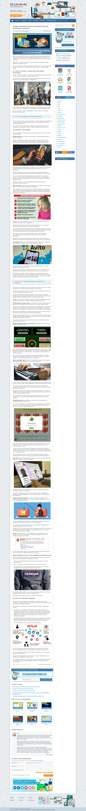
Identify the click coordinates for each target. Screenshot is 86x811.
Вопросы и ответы (61, 119)
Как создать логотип (60, 91)
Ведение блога (61, 117)
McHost (59, 57)
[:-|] (40, 772)
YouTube (59, 112)
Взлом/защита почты (60, 83)
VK (58, 152)
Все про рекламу (61, 121)
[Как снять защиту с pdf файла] (69, 89)
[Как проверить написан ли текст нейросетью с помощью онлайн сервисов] (32, 722)
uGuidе (59, 55)
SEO (59, 106)
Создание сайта (61, 141)
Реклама (36, 20)
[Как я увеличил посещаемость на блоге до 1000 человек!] (69, 72)
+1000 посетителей (69, 74)
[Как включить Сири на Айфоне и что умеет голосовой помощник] (47, 708)
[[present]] (45, 772)
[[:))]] (49, 772)
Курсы (30, 20)
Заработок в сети (61, 123)
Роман (18, 733)
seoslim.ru (18, 808)
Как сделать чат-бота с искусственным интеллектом (24, 690)
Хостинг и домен (61, 143)
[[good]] (43, 772)
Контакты (24, 20)
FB (71, 152)
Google (59, 102)
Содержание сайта (51, 20)
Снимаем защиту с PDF (69, 91)
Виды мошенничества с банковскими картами (30, 116)
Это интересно (26, 31)
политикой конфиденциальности (37, 760)
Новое (68, 97)
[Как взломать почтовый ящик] (60, 81)
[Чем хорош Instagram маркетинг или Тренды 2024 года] (18, 722)
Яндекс (59, 147)
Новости (59, 131)
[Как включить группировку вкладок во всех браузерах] (47, 722)
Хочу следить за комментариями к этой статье (21, 775)
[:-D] (37, 772)
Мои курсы (21, 797)
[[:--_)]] (51, 772)
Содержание (31, 800)
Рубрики (58, 97)
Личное (59, 129)
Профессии (60, 139)
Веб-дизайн (60, 116)
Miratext (59, 58)
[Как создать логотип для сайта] (60, 89)
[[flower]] (46, 772)
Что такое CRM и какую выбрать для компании (23, 688)
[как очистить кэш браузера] (69, 81)
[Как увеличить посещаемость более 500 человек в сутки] (60, 72)
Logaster (60, 60)
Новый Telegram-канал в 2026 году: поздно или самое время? (26, 686)
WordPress (60, 110)
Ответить (50, 754)
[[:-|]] (52, 772)
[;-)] (39, 772)
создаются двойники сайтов (41, 533)
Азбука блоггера (61, 114)
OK (65, 152)
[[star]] (42, 772)
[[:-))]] (48, 772)
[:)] (36, 772)
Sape (59, 104)
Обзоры (59, 133)
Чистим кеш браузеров (69, 83)
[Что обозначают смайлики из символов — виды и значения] (18, 708)
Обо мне (21, 800)
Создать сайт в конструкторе (64, 53)
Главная (11, 797)
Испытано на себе (61, 127)
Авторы (17, 20)
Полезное (60, 135)
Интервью (60, 125)
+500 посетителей (60, 74)
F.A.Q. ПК (60, 100)
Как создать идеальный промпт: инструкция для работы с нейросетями (28, 696)
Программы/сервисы (62, 137)
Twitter (59, 108)
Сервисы (42, 20)
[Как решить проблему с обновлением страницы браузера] (32, 708)
